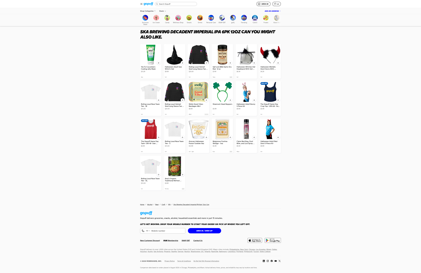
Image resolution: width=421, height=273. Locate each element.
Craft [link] (163, 204)
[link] (148, 4)
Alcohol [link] (149, 204)
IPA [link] (169, 204)
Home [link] (142, 204)
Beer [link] (157, 204)
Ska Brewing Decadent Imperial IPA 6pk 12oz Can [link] (191, 204)
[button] (276, 4)
